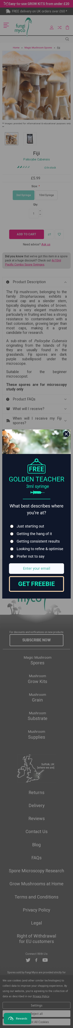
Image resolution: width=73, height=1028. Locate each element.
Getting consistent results (38, 541)
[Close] (66, 433)
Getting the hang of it (34, 534)
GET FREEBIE (36, 583)
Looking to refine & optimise (40, 549)
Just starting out (30, 526)
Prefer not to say (30, 556)
